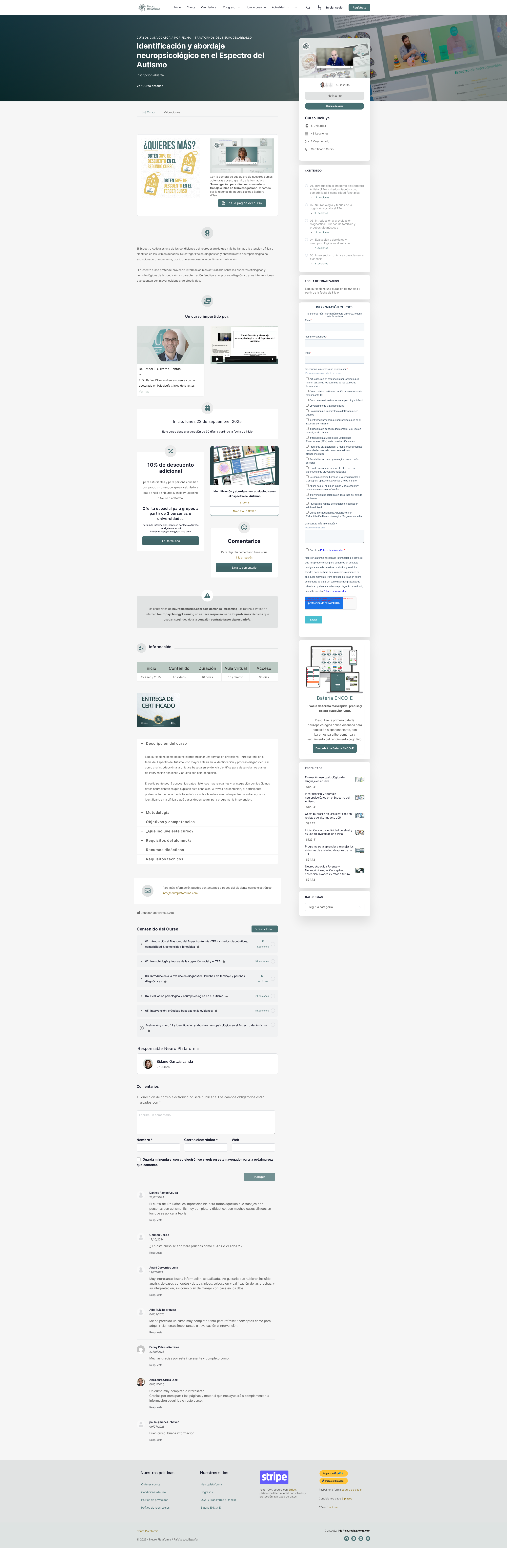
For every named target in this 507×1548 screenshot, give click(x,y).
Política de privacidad (154, 1499)
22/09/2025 (156, 1351)
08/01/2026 (156, 1384)
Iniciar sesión (335, 7)
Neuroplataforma (211, 1484)
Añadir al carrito (244, 511)
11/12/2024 (156, 1272)
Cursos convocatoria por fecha (164, 37)
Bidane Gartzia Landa (175, 1061)
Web (235, 1140)
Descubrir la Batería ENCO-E (334, 748)
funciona (331, 1507)
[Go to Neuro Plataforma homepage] (149, 7)
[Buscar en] (308, 7)
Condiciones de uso (153, 1492)
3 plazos (346, 1498)
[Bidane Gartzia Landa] (148, 1063)
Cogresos (207, 1492)
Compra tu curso (334, 106)
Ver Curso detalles (150, 86)
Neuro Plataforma (147, 1531)
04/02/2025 (157, 1314)
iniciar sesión (244, 557)
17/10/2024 (156, 1239)
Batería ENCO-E (211, 1507)
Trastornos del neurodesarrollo (223, 37)
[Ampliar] (141, 944)
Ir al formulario (170, 540)
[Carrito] (319, 7)
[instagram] (353, 1538)
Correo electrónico (201, 1140)
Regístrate (359, 7)
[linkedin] (360, 1538)
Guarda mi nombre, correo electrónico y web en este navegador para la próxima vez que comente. (205, 1162)
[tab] (148, 112)
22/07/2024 (156, 1197)
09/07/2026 (157, 1426)
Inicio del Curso (314, 177)
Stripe (292, 1489)
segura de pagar (351, 1489)
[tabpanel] (207, 515)
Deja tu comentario (244, 567)
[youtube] (368, 1538)
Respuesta (156, 1220)
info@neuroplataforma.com (180, 893)
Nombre (145, 1140)
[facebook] (346, 1538)
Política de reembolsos (155, 1507)
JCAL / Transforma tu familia (218, 1499)
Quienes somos (150, 1484)
